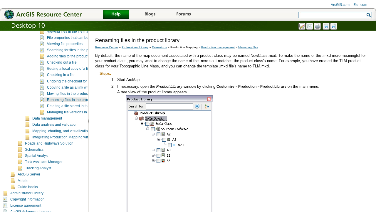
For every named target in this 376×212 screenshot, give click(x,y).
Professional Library (135, 47)
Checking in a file (61, 75)
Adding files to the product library (73, 56)
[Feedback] (302, 26)
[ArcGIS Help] (116, 15)
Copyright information (27, 199)
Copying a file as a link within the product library (85, 87)
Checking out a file (62, 62)
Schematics (34, 149)
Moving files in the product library (73, 93)
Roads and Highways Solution (49, 143)
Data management (47, 118)
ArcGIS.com (340, 5)
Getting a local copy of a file (69, 68)
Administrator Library (26, 193)
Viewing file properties (65, 44)
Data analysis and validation (55, 124)
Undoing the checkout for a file (71, 81)
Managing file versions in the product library (82, 112)
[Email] (310, 26)
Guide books (28, 187)
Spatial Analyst (36, 156)
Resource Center (106, 47)
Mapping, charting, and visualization (61, 131)
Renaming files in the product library (76, 100)
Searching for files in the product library (78, 50)
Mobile (23, 181)
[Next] (334, 26)
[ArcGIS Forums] (183, 15)
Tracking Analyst (38, 168)
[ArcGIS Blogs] (150, 15)
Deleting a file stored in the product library (80, 106)
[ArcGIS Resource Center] (55, 14)
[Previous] (326, 26)
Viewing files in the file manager (72, 31)
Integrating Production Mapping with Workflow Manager (76, 137)
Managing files (248, 47)
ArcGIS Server (29, 174)
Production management (218, 47)
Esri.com (360, 5)
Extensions (159, 47)
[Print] (317, 26)
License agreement (25, 205)
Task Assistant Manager (44, 162)
